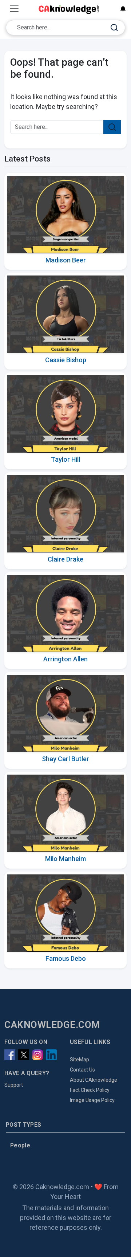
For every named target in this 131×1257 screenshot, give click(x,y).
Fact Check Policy (90, 1090)
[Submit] (114, 28)
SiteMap (79, 1059)
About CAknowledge (93, 1080)
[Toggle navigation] (14, 9)
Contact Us (82, 1070)
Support (13, 1085)
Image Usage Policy (92, 1100)
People (20, 1145)
